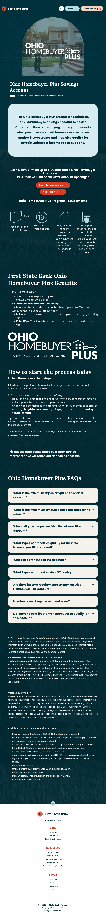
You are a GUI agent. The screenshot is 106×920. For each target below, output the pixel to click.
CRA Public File (53, 852)
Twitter (53, 882)
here (86, 252)
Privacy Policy (53, 856)
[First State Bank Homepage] (53, 813)
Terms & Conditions (53, 859)
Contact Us (53, 835)
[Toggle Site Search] (61, 8)
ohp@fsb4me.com (34, 409)
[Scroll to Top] (53, 803)
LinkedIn (53, 889)
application (39, 398)
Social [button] (53, 874)
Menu (71, 8)
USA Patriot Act (53, 862)
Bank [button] (53, 827)
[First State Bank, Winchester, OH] (15, 8)
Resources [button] (53, 847)
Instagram (53, 886)
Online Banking (90, 8)
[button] (53, 495)
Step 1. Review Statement (50, 185)
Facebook (53, 879)
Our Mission (53, 832)
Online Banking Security (53, 866)
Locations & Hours (53, 839)
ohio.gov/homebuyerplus (23, 435)
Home (12, 95)
